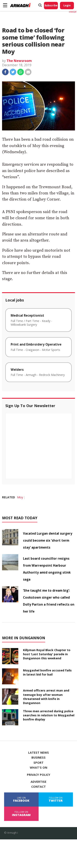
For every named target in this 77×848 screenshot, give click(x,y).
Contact (38, 786)
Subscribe (51, 5)
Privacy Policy (38, 774)
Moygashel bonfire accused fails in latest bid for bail (47, 672)
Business (38, 757)
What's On (38, 767)
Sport (38, 762)
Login (67, 5)
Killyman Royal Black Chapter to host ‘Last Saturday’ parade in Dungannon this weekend (46, 654)
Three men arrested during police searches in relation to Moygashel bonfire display (48, 715)
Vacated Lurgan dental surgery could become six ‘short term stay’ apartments (47, 540)
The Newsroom (19, 60)
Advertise (38, 781)
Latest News (38, 752)
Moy (20, 497)
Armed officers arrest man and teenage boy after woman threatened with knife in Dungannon (46, 696)
